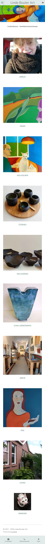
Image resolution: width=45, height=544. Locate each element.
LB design (22, 224)
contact (22, 482)
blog (22, 430)
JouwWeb (14, 532)
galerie (22, 378)
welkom (22, 76)
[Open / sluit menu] (2, 2)
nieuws (22, 126)
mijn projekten (22, 273)
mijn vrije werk (22, 175)
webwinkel (22, 513)
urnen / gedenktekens (22, 325)
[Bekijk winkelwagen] (42, 2)
